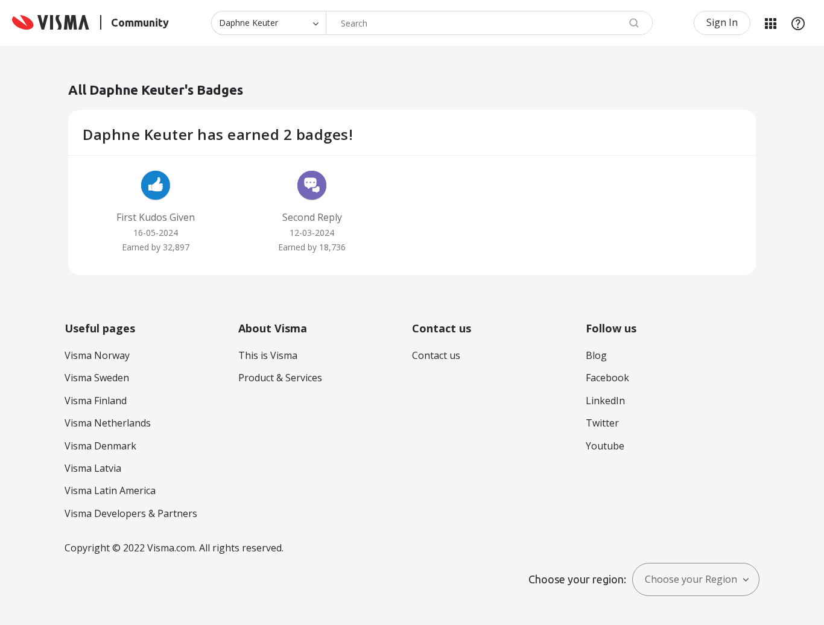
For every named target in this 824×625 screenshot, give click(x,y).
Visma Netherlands (108, 423)
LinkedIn (605, 400)
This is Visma (267, 355)
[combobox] (489, 23)
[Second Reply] (312, 187)
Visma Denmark (100, 445)
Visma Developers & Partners (131, 513)
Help (798, 23)
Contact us (436, 355)
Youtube (605, 445)
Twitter (602, 423)
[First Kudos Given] (155, 187)
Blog (596, 355)
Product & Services (280, 377)
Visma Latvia (93, 468)
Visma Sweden (97, 377)
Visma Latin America (110, 490)
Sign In (722, 22)
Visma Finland (96, 400)
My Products (770, 23)
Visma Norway (97, 355)
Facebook (607, 377)
